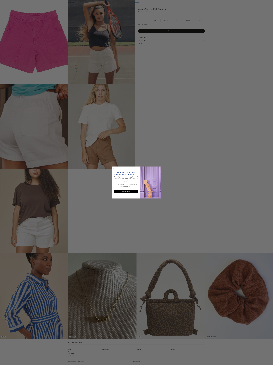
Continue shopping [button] (125, 191)
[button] (113, 168)
